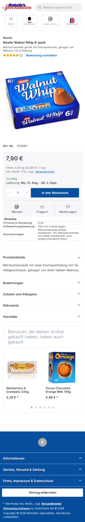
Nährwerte (11, 305)
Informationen (14, 458)
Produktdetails (14, 257)
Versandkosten (44, 171)
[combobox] (58, 7)
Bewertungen (13, 283)
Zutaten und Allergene (20, 294)
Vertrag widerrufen (42, 492)
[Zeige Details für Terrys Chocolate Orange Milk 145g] (62, 367)
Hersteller (10, 317)
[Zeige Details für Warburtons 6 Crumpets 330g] (22, 367)
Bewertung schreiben (41, 55)
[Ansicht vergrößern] (42, 100)
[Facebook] (42, 442)
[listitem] (42, 100)
